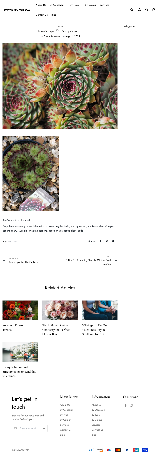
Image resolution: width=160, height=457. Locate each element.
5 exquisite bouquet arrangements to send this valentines (19, 372)
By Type (74, 5)
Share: (92, 241)
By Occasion (57, 5)
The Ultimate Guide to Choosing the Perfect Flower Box (56, 330)
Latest (60, 26)
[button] (153, 9)
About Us (41, 5)
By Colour (90, 5)
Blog (53, 15)
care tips (12, 241)
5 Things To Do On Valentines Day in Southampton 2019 (94, 330)
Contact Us (42, 15)
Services (104, 5)
